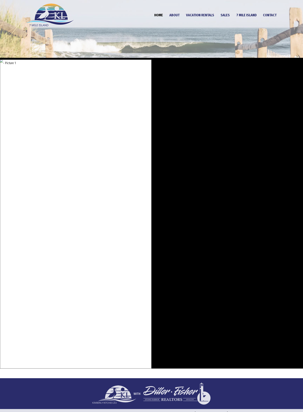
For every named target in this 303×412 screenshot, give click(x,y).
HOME (158, 15)
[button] (76, 214)
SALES (225, 15)
